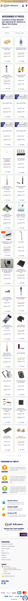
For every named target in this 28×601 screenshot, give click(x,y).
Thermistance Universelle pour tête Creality (7, 327)
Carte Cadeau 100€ (7, 103)
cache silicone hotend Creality (21, 326)
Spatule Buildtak (21, 353)
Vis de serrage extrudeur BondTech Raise (7, 299)
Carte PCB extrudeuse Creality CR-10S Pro (7, 216)
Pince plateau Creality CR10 (21, 159)
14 (18, 456)
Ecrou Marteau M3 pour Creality (21, 381)
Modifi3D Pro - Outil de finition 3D (7, 242)
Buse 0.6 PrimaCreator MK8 (21, 437)
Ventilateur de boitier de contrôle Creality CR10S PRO (7, 271)
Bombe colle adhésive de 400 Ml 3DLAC (7, 77)
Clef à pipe (21, 242)
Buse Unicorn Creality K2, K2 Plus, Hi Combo (7, 188)
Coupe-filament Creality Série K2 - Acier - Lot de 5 (21, 216)
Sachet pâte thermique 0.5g (7, 437)
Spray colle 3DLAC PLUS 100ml (21, 298)
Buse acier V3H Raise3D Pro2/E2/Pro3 (7, 160)
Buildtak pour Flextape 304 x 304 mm (21, 271)
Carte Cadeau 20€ (7, 131)
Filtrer (7, 33)
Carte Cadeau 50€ (21, 103)
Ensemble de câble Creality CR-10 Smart (7, 410)
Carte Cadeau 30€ (21, 131)
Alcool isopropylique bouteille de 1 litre (21, 48)
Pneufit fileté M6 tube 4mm (21, 76)
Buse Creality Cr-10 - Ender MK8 (7, 48)
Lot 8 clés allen (7, 381)
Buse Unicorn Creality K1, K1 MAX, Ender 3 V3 (7, 354)
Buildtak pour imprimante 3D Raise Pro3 (21, 410)
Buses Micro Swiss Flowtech (21, 187)
